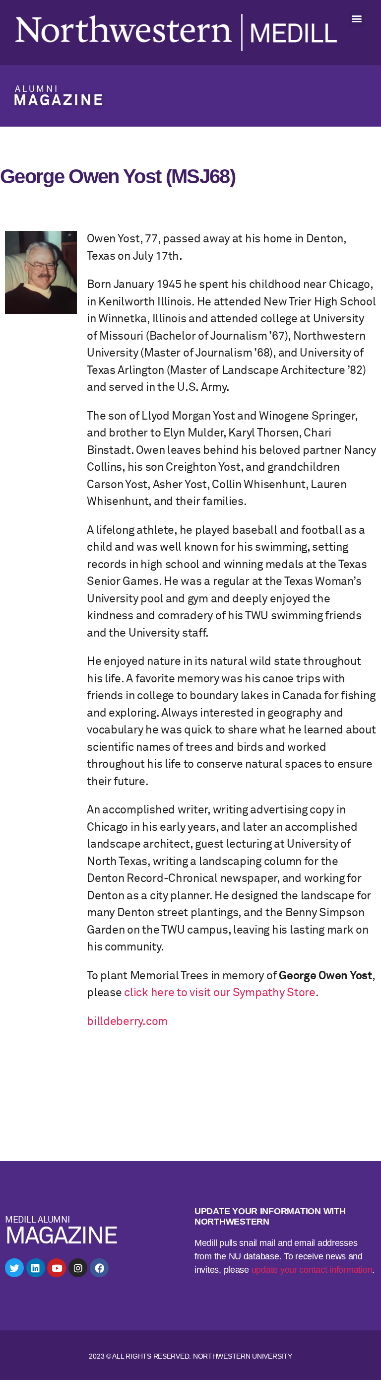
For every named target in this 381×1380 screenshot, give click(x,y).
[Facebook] (99, 1267)
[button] (357, 18)
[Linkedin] (35, 1267)
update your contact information (312, 1270)
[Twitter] (14, 1267)
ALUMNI (37, 89)
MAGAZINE (58, 101)
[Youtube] (56, 1267)
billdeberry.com (127, 1021)
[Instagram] (77, 1267)
